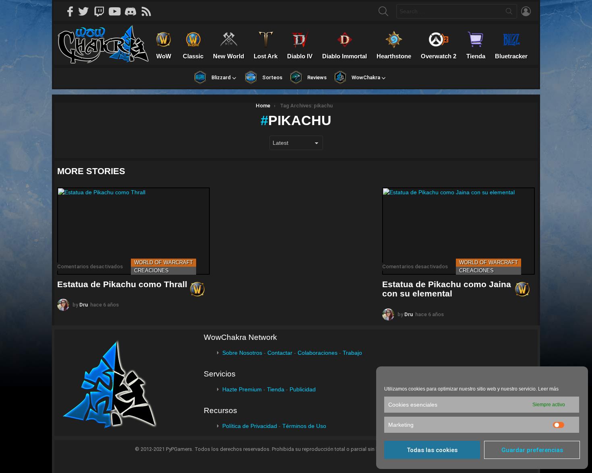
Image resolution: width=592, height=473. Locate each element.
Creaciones (151, 270)
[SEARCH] (383, 11)
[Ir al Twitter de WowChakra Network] (86, 11)
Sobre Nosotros (242, 353)
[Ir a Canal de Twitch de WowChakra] (102, 11)
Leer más (548, 389)
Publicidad (303, 389)
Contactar (279, 353)
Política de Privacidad (249, 426)
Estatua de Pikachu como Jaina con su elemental (446, 289)
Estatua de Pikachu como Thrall (122, 284)
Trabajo (352, 353)
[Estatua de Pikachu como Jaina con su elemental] (458, 231)
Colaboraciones (317, 353)
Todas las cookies (432, 450)
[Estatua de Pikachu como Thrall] (133, 231)
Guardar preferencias (532, 450)
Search (509, 13)
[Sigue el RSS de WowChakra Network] (149, 11)
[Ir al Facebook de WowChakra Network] (70, 11)
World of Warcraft (163, 262)
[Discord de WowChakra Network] (133, 11)
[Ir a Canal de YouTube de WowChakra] (117, 11)
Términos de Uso (304, 426)
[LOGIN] (526, 11)
